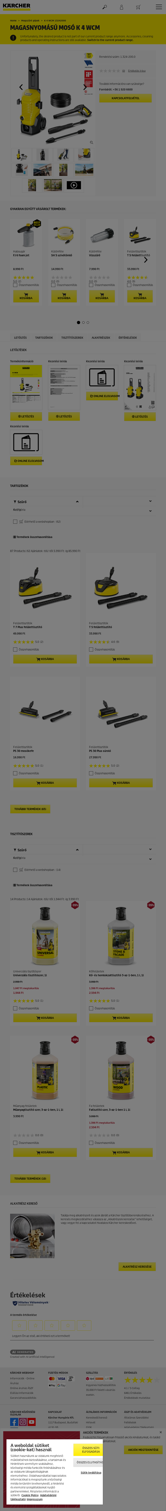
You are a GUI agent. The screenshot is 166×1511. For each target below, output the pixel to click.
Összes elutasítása (91, 1462)
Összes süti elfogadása (91, 1449)
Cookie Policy (29, 1495)
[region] (54, 1472)
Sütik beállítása (91, 1472)
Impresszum (35, 1499)
